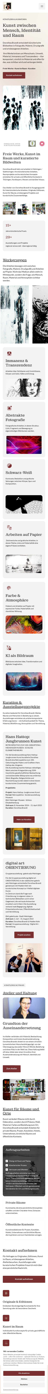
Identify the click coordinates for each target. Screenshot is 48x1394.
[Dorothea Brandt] (7, 6)
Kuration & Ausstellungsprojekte (21, 704)
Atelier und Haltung (20, 993)
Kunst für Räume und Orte (21, 1111)
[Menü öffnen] (42, 6)
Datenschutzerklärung (10, 1390)
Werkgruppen (15, 260)
